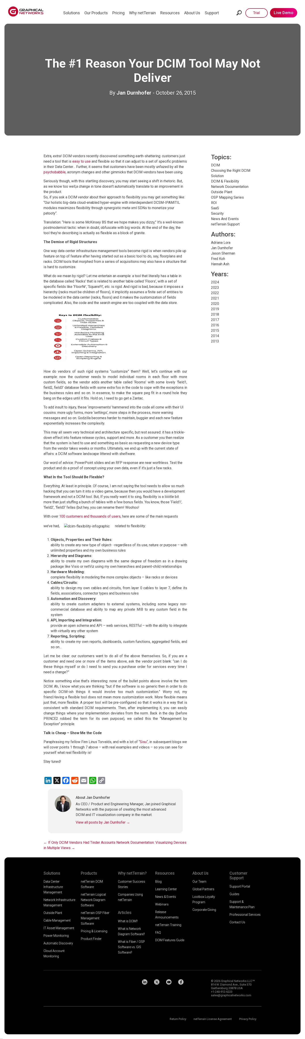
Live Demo (284, 12)
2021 (215, 298)
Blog (158, 881)
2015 (215, 330)
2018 (215, 314)
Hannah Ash (220, 264)
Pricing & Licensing (94, 931)
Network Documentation (230, 187)
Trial (256, 13)
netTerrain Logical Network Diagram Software (93, 900)
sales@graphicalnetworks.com (231, 995)
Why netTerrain (142, 13)
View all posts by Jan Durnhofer (103, 822)
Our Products (96, 13)
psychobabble (55, 172)
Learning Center (166, 889)
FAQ (158, 932)
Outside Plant (221, 192)
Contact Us (237, 922)
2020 (215, 304)
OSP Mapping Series (227, 197)
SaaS (215, 208)
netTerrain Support (225, 224)
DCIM (215, 165)
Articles (125, 912)
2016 (215, 325)
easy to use (81, 161)
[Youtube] (168, 982)
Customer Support (238, 875)
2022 (215, 293)
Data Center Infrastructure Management (53, 887)
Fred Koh (218, 259)
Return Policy (178, 1019)
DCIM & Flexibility (225, 181)
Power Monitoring (56, 935)
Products (89, 873)
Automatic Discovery (58, 943)
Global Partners (203, 889)
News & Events (165, 897)
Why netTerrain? (132, 873)
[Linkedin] (144, 982)
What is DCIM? (128, 921)
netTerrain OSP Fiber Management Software (95, 918)
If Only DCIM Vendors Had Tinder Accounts (79, 842)
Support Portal (240, 886)
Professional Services (245, 914)
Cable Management (57, 920)
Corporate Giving (204, 910)
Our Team (199, 881)
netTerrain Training (168, 925)
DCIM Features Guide (169, 940)
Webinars (162, 904)
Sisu (143, 742)
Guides (234, 894)
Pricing (118, 13)
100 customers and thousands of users (90, 516)
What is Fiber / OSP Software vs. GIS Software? (131, 947)
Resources (170, 13)
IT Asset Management (59, 928)
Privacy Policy (247, 1019)
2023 (215, 287)
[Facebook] (181, 982)
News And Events (225, 219)
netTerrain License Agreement (213, 1019)
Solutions (71, 13)
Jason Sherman (223, 253)
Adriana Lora (220, 242)
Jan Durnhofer (134, 93)
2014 (215, 336)
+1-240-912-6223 (221, 991)
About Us (192, 13)
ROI (214, 203)
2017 (215, 320)
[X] (156, 982)
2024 (215, 282)
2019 (215, 309)
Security (217, 213)
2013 (215, 341)
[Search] (239, 13)
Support (212, 13)
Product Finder (91, 939)
